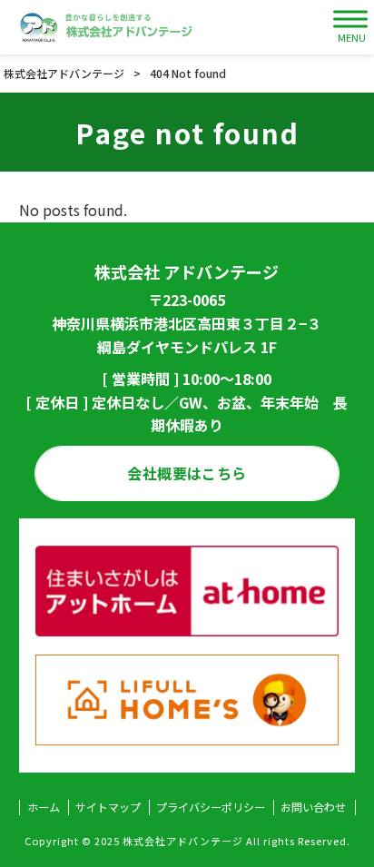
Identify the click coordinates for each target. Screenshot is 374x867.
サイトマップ (108, 807)
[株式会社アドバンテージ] (106, 27)
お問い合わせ (313, 807)
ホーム (43, 807)
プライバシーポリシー (210, 807)
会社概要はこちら (187, 473)
